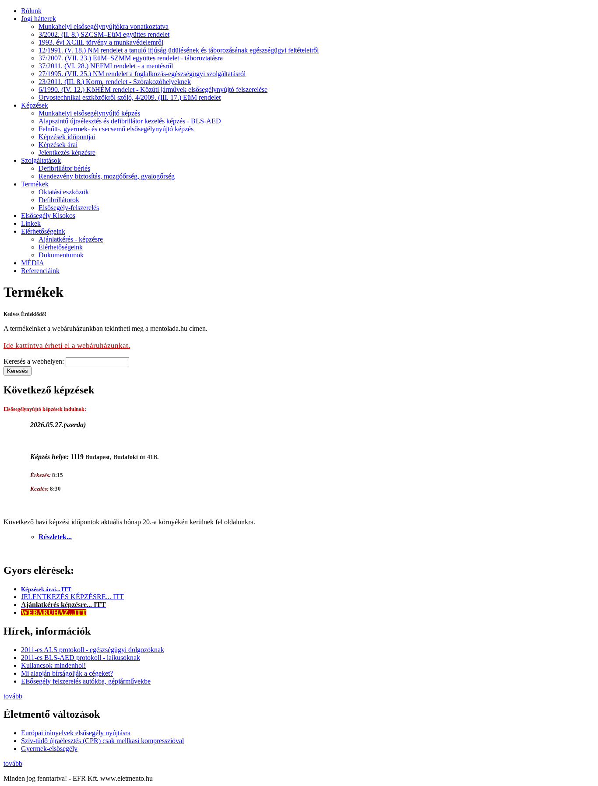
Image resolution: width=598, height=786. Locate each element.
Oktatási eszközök (64, 192)
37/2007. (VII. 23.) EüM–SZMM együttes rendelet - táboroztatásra (131, 58)
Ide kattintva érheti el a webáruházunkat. (67, 345)
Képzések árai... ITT (46, 589)
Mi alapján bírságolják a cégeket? (67, 673)
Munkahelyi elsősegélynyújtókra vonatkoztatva (104, 26)
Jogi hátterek (38, 18)
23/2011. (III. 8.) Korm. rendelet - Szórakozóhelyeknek (115, 81)
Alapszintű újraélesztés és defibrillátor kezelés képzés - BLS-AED (130, 121)
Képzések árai (58, 144)
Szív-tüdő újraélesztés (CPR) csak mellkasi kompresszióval (102, 740)
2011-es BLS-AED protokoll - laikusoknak (80, 657)
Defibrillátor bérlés (64, 168)
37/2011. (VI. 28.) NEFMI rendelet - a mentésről (106, 66)
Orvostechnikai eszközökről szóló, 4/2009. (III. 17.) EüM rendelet (130, 97)
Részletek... (55, 536)
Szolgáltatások (41, 160)
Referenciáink (40, 270)
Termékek (35, 184)
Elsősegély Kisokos (48, 215)
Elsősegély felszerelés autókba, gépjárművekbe (86, 681)
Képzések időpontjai (67, 136)
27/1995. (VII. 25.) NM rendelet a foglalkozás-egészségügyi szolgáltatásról (142, 73)
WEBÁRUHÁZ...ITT (53, 612)
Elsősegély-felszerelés (69, 207)
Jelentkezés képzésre (67, 152)
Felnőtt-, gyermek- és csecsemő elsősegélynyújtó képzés (116, 129)
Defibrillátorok (59, 200)
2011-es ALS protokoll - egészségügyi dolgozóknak (92, 649)
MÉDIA (32, 263)
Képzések (34, 105)
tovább (13, 696)
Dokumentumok (61, 255)
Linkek (31, 223)
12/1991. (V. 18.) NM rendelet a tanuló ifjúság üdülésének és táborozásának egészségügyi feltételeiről (179, 50)
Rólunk (31, 10)
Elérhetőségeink (43, 231)
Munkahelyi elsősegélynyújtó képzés (89, 113)
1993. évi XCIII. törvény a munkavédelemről (101, 42)
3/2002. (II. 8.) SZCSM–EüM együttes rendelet (104, 34)
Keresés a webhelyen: (35, 361)
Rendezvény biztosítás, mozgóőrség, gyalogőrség (107, 176)
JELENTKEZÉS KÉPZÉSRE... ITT (72, 596)
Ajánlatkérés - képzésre (71, 239)
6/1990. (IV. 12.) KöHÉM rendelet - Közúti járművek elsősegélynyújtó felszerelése (153, 89)
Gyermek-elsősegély (49, 748)
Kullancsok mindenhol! (53, 665)
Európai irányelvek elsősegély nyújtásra (75, 733)
